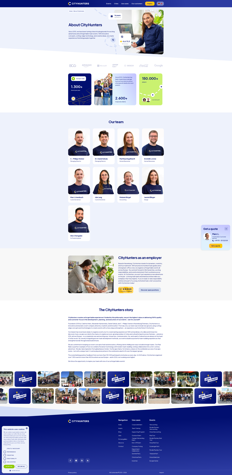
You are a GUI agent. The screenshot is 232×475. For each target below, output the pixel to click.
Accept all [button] (9, 466)
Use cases (125, 4)
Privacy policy (72, 472)
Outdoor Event (136, 435)
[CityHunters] (78, 3)
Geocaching (153, 424)
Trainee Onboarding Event (138, 439)
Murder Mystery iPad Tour (156, 439)
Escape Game (154, 461)
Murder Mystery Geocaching (154, 428)
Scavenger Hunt (154, 446)
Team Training (136, 428)
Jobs (119, 435)
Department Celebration (136, 450)
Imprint (162, 472)
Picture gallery (122, 439)
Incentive (134, 461)
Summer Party (136, 453)
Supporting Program (138, 432)
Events (108, 4)
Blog (119, 432)
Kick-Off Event (136, 443)
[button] (15, 470)
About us (121, 443)
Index (120, 424)
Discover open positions (150, 290)
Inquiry (120, 428)
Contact (121, 446)
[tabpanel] (79, 89)
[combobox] (27, 428)
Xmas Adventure (155, 457)
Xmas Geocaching (155, 432)
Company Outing (137, 446)
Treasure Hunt (154, 453)
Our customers (136, 4)
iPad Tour (152, 435)
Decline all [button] (21, 466)
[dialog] (15, 449)
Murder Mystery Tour (156, 450)
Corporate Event (137, 424)
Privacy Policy (7, 444)
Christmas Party (136, 457)
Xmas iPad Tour (154, 443)
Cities (116, 4)
